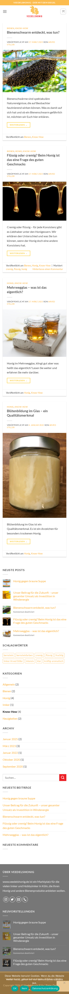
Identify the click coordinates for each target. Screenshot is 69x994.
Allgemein (9, 684)
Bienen (10, 28)
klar (39, 661)
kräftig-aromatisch (53, 661)
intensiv (30, 661)
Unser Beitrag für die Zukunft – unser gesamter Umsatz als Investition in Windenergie (35, 596)
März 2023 (9, 746)
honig (24, 269)
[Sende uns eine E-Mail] (19, 899)
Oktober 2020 (11, 759)
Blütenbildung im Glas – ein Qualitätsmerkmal (27, 413)
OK (14, 988)
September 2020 (13, 766)
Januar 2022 (10, 752)
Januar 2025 (10, 739)
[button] (5, 11)
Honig (18, 151)
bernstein (8, 655)
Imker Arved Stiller (13, 661)
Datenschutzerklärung (45, 988)
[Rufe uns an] (25, 899)
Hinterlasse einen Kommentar (48, 269)
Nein (24, 988)
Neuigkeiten (10, 718)
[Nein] (64, 984)
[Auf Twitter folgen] (12, 899)
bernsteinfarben (24, 655)
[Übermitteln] (62, 777)
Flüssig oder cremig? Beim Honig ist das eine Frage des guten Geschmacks (33, 159)
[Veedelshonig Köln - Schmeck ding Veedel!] (34, 11)
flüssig (17, 269)
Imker (6, 704)
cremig (9, 269)
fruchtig (59, 655)
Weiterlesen (18, 124)
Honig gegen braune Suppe (29, 581)
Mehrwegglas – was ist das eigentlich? (36, 631)
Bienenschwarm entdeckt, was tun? (33, 32)
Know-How (21, 28)
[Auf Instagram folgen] (6, 899)
